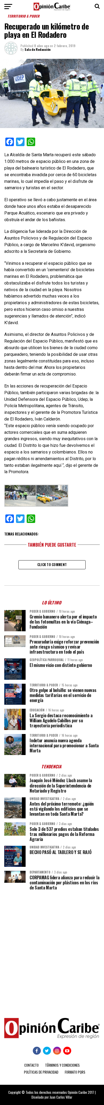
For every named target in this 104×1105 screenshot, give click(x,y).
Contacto (31, 1065)
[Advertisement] (52, 950)
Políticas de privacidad (41, 1072)
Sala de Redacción (38, 49)
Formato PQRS (75, 1072)
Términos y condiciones (62, 1065)
